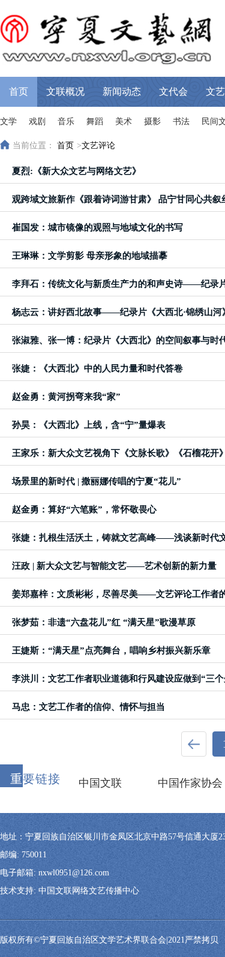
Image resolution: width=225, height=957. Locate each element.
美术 (123, 121)
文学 (8, 121)
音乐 (66, 121)
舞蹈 (94, 121)
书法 (181, 121)
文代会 (173, 91)
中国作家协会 (190, 783)
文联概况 (65, 91)
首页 (18, 91)
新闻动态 (122, 91)
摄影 (152, 121)
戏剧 (37, 121)
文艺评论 (98, 145)
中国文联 (100, 783)
